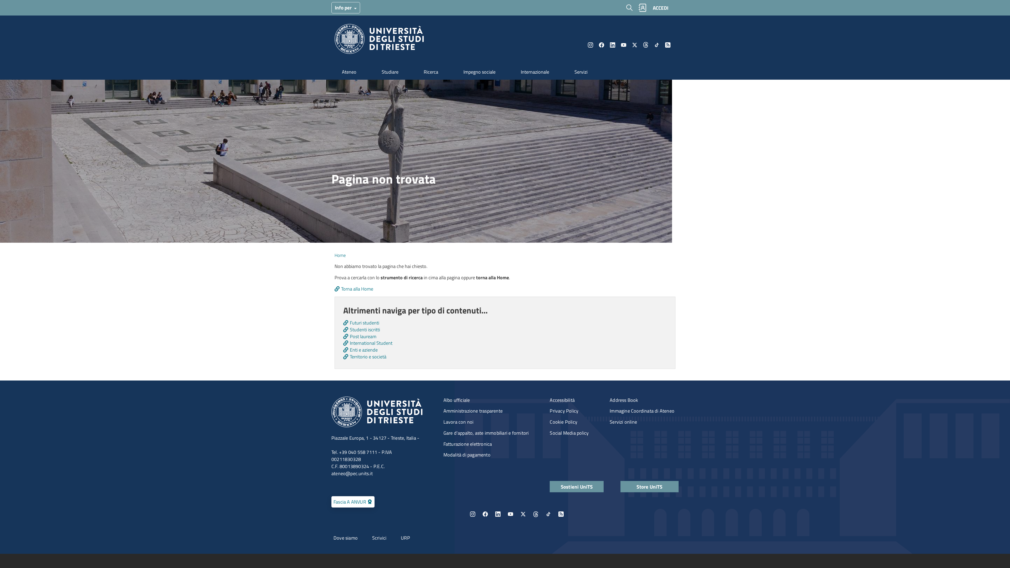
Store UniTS (649, 486)
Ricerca (431, 71)
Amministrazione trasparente (473, 410)
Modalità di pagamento (467, 454)
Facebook (601, 45)
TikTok (548, 514)
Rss (667, 45)
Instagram (590, 45)
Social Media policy (569, 433)
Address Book (624, 400)
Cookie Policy (563, 421)
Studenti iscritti (365, 329)
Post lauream (363, 336)
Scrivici (379, 537)
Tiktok (656, 45)
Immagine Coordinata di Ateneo (642, 410)
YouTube (623, 45)
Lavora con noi (458, 421)
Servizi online (623, 421)
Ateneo (349, 71)
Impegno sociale (479, 71)
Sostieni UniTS (577, 486)
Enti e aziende (364, 349)
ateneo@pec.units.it (352, 473)
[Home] (379, 40)
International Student (371, 343)
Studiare (390, 71)
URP (405, 537)
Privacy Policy (564, 410)
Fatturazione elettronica (467, 444)
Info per (344, 7)
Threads (645, 45)
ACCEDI (660, 8)
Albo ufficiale (456, 400)
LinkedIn (612, 45)
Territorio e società (368, 356)
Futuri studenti (364, 322)
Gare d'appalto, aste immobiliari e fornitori (486, 433)
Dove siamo (346, 537)
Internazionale (535, 71)
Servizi (581, 71)
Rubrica (642, 7)
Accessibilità (562, 400)
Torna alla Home (357, 288)
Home (340, 255)
